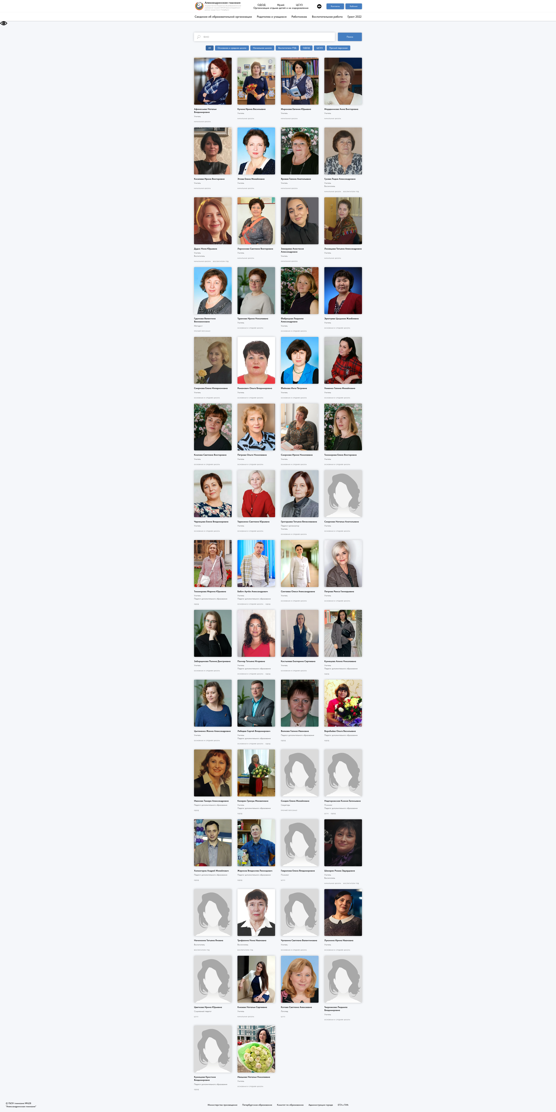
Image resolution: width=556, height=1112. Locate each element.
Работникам (299, 16)
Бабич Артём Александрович (252, 591)
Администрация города (321, 1104)
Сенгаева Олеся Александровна (298, 591)
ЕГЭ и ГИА (343, 1104)
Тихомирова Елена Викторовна (340, 454)
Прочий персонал (338, 48)
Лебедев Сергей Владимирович (253, 731)
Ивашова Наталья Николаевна (253, 1077)
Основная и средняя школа (232, 48)
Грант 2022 (355, 16)
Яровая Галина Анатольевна (296, 179)
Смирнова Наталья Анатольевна (341, 521)
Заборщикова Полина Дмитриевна (212, 661)
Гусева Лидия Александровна (339, 179)
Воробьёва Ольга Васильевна (340, 731)
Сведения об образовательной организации (223, 16)
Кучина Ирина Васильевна (251, 109)
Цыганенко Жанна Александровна (212, 731)
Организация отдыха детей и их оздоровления (280, 7)
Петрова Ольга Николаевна (252, 454)
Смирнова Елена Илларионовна (211, 388)
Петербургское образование (257, 1104)
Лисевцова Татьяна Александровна (343, 248)
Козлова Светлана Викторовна (210, 454)
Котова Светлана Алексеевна (296, 1007)
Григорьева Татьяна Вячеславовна (299, 521)
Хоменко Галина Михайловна (339, 388)
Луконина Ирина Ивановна (338, 940)
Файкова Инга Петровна (294, 388)
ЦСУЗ (299, 4)
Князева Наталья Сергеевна (252, 1007)
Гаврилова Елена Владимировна (298, 870)
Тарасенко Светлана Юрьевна (253, 521)
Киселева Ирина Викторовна (209, 179)
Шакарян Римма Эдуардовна (339, 870)
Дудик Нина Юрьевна (205, 248)
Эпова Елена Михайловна (251, 179)
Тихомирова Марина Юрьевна (210, 591)
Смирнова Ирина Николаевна (297, 454)
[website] (319, 6)
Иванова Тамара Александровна (211, 800)
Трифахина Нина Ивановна (251, 940)
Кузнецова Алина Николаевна (340, 661)
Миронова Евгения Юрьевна (296, 109)
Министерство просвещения (222, 1104)
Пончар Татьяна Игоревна (251, 661)
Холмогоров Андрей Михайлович (211, 870)
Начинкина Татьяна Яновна (208, 940)
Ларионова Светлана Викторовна (255, 248)
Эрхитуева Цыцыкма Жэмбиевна (341, 318)
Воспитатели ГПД (287, 48)
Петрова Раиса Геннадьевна (339, 591)
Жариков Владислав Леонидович (254, 870)
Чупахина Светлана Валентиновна (299, 940)
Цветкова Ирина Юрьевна (208, 1007)
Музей (280, 4)
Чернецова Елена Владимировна (211, 521)
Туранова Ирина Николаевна (252, 318)
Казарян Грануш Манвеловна (252, 800)
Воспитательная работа (327, 16)
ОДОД (261, 4)
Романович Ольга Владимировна (254, 388)
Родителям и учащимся (272, 16)
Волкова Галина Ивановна (295, 731)
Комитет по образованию (290, 1104)
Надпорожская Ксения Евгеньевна (342, 800)
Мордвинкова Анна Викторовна (341, 109)
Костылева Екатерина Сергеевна (298, 661)
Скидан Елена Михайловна (295, 800)
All (209, 48)
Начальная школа (262, 48)
